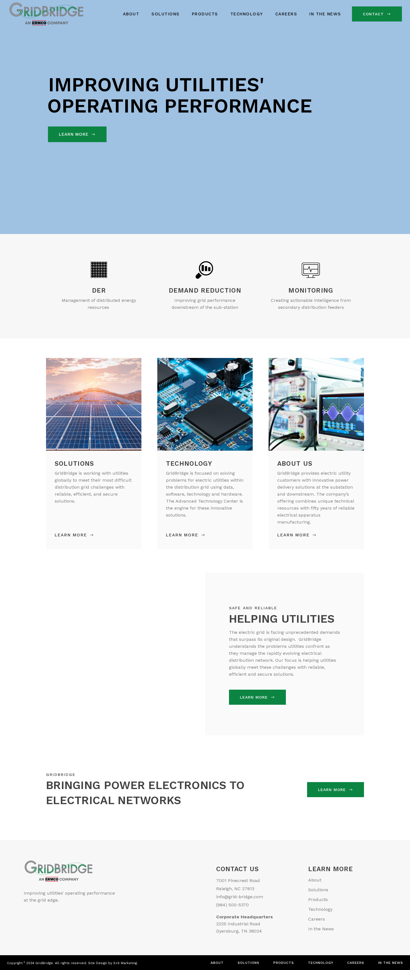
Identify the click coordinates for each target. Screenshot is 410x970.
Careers (316, 919)
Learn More (74, 134)
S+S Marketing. (125, 963)
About (314, 880)
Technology (320, 909)
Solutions (318, 889)
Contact (373, 14)
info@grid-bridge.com (239, 896)
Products (318, 899)
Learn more (254, 697)
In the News (321, 928)
